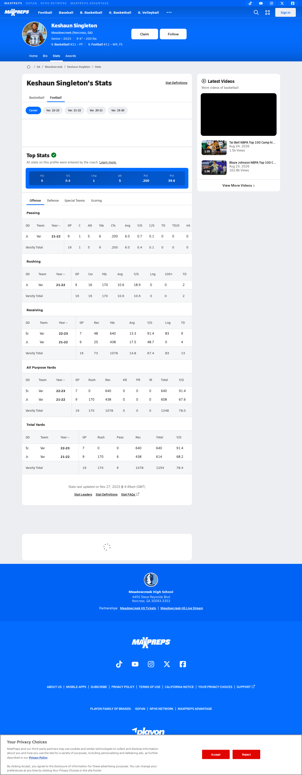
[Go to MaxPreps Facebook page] (182, 665)
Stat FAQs (128, 494)
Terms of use (150, 686)
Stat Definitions (176, 82)
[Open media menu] (267, 12)
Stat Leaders (83, 494)
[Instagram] (271, 3)
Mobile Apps (76, 686)
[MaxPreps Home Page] (28, 66)
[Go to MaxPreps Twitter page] (166, 665)
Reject (246, 754)
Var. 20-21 (96, 110)
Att (90, 225)
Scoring (96, 200)
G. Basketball (120, 12)
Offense (35, 200)
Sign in (285, 12)
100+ (169, 274)
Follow (173, 33)
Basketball (36, 97)
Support (244, 686)
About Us (54, 686)
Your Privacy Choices (215, 687)
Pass (120, 437)
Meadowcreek (54, 66)
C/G (151, 225)
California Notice (179, 686)
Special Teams (75, 200)
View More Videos (237, 185)
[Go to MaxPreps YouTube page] (135, 665)
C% (113, 225)
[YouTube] (261, 3)
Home (33, 55)
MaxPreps (13, 3)
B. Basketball (91, 12)
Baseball (66, 12)
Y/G (139, 225)
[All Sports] (169, 12)
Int (188, 225)
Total (164, 380)
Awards (70, 55)
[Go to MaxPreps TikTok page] (119, 665)
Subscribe (99, 686)
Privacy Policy (122, 686)
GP (70, 225)
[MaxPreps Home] (16, 12)
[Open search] (256, 12)
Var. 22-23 (52, 110)
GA (38, 66)
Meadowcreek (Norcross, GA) (72, 32)
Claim (144, 33)
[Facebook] (293, 3)
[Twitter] (282, 3)
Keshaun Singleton (74, 25)
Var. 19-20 (117, 110)
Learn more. (108, 162)
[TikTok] (250, 3)
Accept (215, 754)
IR (150, 380)
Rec (96, 322)
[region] (151, 755)
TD (163, 225)
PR (138, 380)
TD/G (175, 225)
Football (45, 12)
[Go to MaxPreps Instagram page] (151, 665)
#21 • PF (67, 44)
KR (125, 380)
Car (90, 274)
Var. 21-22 (74, 110)
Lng (152, 274)
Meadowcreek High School (151, 591)
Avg (127, 225)
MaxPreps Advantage (90, 3)
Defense (53, 200)
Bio (45, 55)
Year (55, 225)
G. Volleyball (148, 12)
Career (33, 110)
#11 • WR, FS (105, 44)
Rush (92, 380)
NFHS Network (54, 3)
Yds (101, 225)
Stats (56, 55)
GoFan (31, 3)
